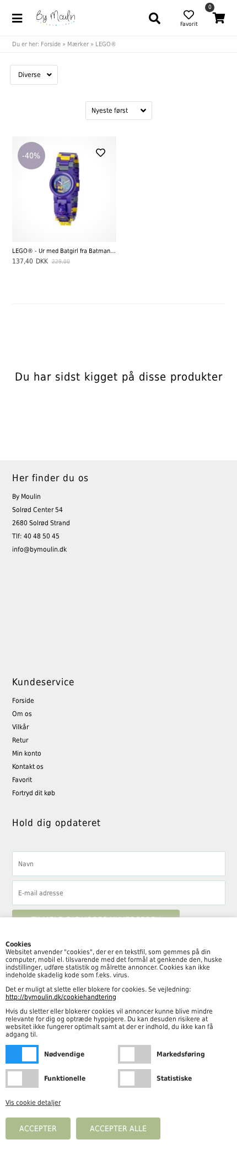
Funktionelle (22, 1078)
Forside (51, 44)
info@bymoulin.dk (39, 549)
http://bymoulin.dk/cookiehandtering (61, 997)
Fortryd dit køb (33, 793)
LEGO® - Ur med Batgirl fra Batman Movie (64, 251)
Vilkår (20, 727)
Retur (20, 740)
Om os (22, 714)
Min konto (26, 753)
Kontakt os (28, 766)
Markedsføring (134, 1054)
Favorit (22, 780)
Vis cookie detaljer (33, 1103)
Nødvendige (22, 1054)
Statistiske (134, 1078)
